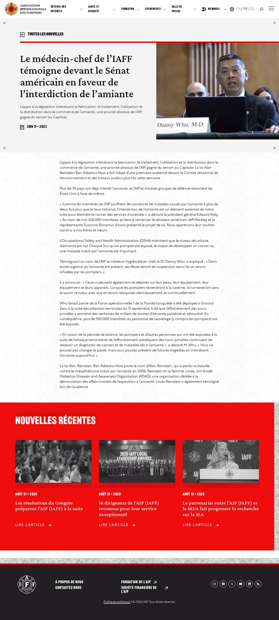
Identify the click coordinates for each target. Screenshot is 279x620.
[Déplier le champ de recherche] (262, 9)
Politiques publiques (117, 602)
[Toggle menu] (271, 8)
